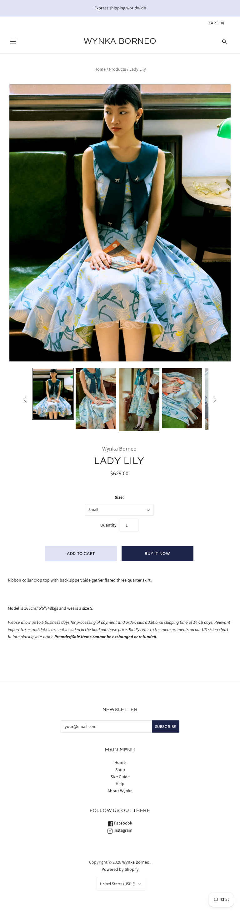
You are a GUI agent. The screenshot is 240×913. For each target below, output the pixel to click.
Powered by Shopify (120, 869)
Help (120, 784)
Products (117, 69)
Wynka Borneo (119, 449)
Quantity (108, 525)
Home (100, 69)
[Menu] (13, 41)
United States (118, 884)
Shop (120, 770)
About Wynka (120, 791)
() (216, 23)
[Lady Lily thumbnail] (53, 394)
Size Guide (120, 777)
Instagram (122, 830)
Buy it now (157, 553)
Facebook (122, 823)
